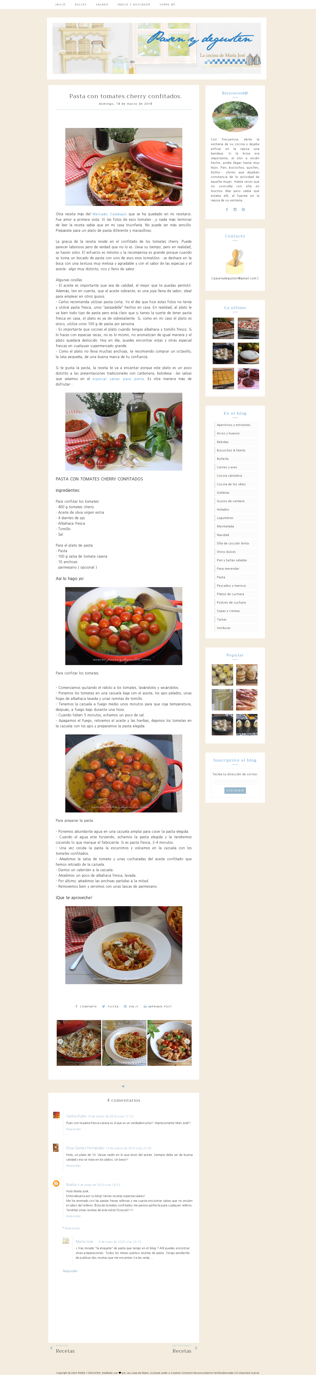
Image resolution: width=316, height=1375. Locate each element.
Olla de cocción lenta (233, 543)
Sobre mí (167, 4)
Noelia (71, 1184)
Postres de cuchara (231, 602)
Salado (102, 4)
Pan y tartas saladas (232, 560)
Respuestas (72, 1228)
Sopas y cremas (228, 610)
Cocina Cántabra (229, 475)
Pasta (221, 577)
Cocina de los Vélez (231, 484)
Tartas (222, 619)
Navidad (223, 534)
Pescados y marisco (231, 585)
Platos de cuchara (230, 594)
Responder (73, 1129)
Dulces (81, 4)
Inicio (61, 4)
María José (84, 1241)
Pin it (133, 1006)
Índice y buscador (134, 4)
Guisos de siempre (231, 501)
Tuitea (113, 1006)
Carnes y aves (227, 467)
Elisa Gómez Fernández (85, 1148)
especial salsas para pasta (118, 378)
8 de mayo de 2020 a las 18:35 (99, 1184)
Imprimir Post (160, 1006)
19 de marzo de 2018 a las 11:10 (110, 1116)
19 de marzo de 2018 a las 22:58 (128, 1148)
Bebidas (223, 441)
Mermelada (225, 526)
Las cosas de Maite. (138, 1373)
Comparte (88, 1006)
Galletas (223, 492)
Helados (223, 509)
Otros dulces (226, 551)
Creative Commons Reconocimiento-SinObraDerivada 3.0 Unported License (215, 1373)
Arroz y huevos (228, 433)
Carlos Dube (76, 1116)
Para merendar (228, 568)
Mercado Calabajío (110, 214)
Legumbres (225, 517)
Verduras (224, 627)
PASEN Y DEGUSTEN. (89, 1373)
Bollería (223, 458)
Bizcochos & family (231, 450)
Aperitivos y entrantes (234, 424)
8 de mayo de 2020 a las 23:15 (120, 1241)
